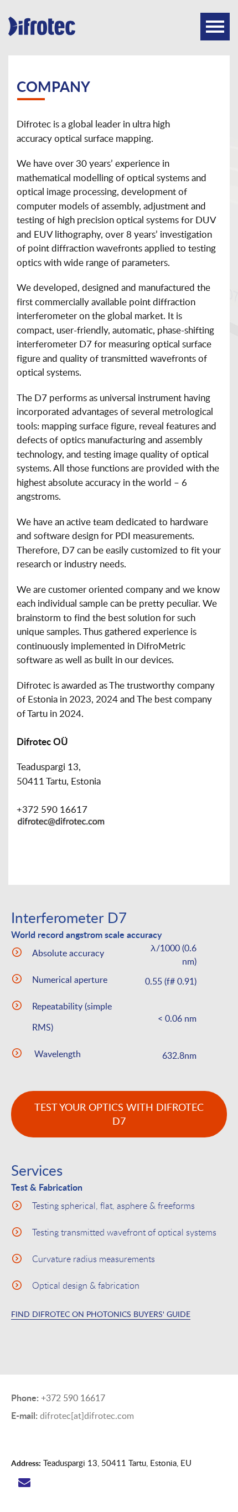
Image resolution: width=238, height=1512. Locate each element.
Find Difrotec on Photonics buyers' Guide (100, 1314)
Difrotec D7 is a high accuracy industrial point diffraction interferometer (49, 33)
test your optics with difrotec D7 (119, 1113)
